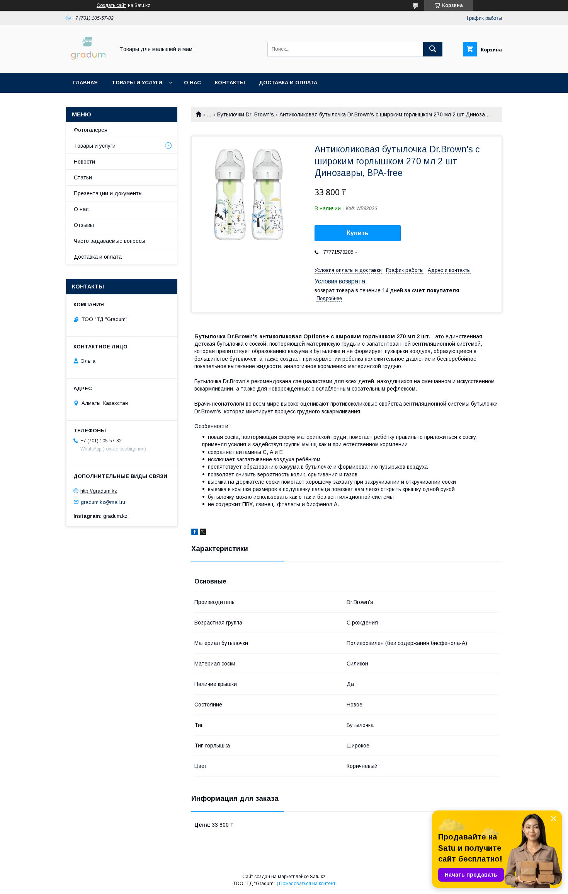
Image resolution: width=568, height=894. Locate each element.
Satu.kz (318, 876)
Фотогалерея (90, 130)
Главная (85, 82)
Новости (84, 162)
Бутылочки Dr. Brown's (245, 114)
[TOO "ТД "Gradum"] (88, 63)
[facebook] (194, 533)
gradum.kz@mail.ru (103, 502)
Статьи (83, 177)
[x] (203, 533)
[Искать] (432, 49)
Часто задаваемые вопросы (109, 241)
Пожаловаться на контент (307, 883)
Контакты (230, 82)
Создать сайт (111, 5)
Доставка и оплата (288, 82)
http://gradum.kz (98, 491)
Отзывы (84, 225)
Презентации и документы (108, 193)
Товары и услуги (137, 82)
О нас (192, 82)
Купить (358, 233)
